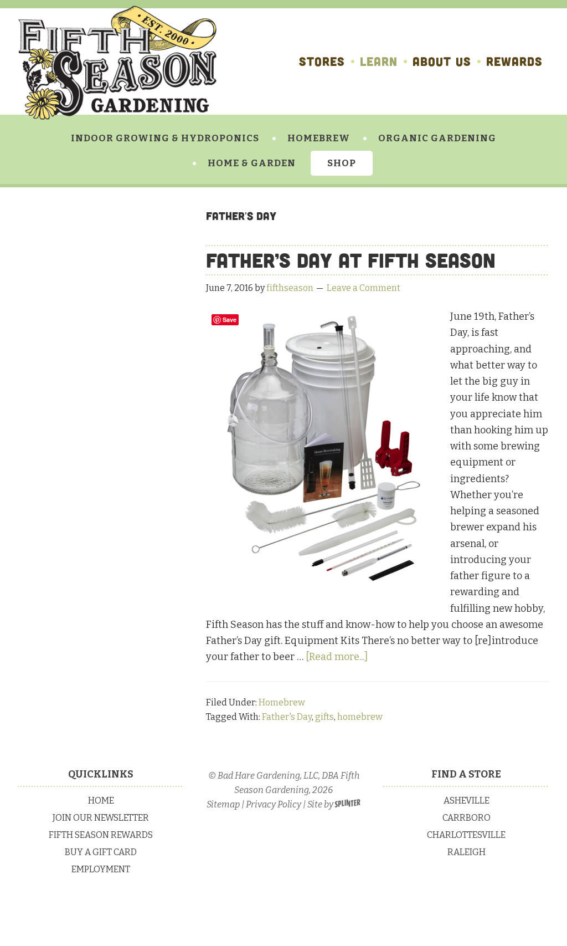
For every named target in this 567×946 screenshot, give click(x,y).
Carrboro (466, 817)
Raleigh (466, 852)
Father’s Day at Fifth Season (351, 260)
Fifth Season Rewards (101, 835)
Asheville (466, 800)
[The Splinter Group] (347, 804)
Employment (100, 869)
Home (101, 800)
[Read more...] (337, 657)
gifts (324, 717)
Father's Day (287, 717)
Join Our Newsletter (101, 817)
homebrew (360, 717)
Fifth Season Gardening (117, 62)
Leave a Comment (363, 288)
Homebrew (282, 702)
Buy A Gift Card (101, 852)
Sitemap (223, 804)
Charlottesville (466, 835)
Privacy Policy (273, 804)
